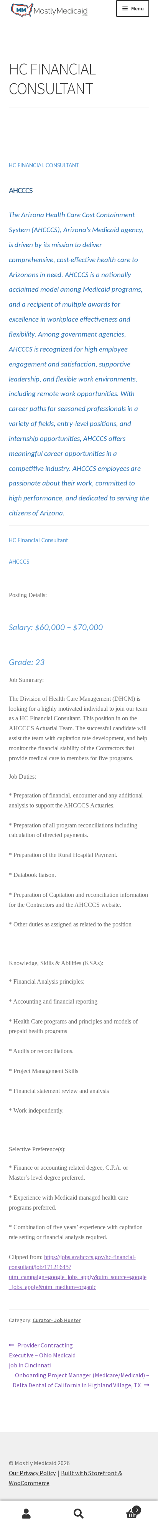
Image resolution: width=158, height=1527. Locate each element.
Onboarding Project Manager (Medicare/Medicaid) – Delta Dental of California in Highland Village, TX (81, 1380)
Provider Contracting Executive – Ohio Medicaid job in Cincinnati (42, 1355)
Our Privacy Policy (32, 1473)
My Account (26, 1514)
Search (79, 1514)
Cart (121, 1507)
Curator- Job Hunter (57, 1320)
